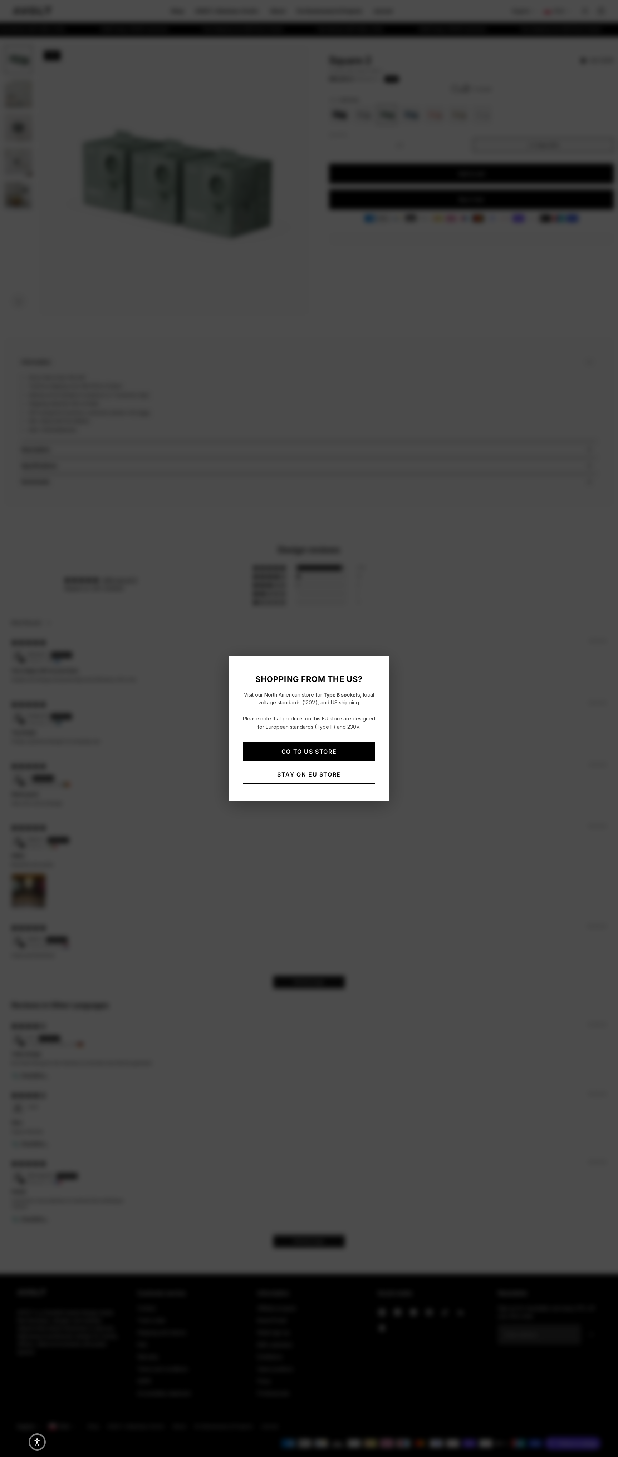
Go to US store (309, 751)
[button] (37, 1442)
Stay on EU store (309, 774)
